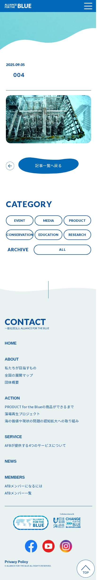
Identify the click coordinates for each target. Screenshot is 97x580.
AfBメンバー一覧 (18, 493)
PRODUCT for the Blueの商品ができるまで (39, 406)
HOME (10, 343)
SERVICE (13, 437)
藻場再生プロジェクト (22, 413)
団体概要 (12, 382)
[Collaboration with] (67, 523)
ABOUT (12, 359)
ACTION (12, 398)
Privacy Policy (16, 562)
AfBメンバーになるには (23, 486)
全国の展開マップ (19, 375)
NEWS (10, 461)
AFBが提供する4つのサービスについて (35, 445)
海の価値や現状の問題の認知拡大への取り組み (42, 421)
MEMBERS (15, 477)
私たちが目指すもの (20, 368)
